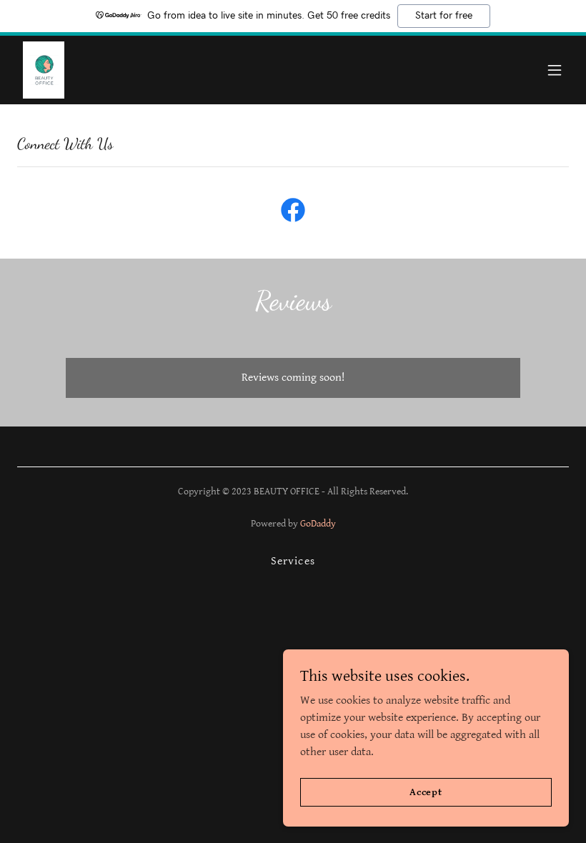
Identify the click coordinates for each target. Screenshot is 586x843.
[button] (554, 70)
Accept (425, 791)
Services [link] (292, 561)
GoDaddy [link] (318, 523)
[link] (43, 70)
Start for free (443, 16)
